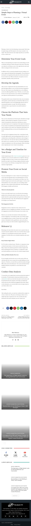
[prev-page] (2, 443)
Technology (7, 7)
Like (6, 451)
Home (3, 7)
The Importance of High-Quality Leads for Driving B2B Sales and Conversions (15, 376)
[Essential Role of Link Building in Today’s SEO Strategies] (15, 394)
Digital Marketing (15, 373)
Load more (15, 495)
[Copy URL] (20, 22)
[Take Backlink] (15, 2)
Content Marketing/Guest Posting (15, 404)
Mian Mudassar (8, 17)
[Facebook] (3, 22)
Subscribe (25, 451)
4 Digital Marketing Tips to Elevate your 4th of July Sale (23, 317)
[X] (6, 22)
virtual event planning (18, 156)
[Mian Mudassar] (3, 17)
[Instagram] (15, 339)
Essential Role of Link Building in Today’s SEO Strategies (15, 406)
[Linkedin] (16, 22)
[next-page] (5, 443)
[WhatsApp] (13, 22)
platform (5, 278)
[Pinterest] (9, 22)
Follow (15, 451)
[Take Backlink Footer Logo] (15, 505)
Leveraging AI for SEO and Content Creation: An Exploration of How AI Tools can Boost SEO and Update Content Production (15, 437)
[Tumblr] (21, 516)
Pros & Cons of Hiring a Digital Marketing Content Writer (8, 317)
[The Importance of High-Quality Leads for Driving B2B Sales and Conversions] (15, 363)
